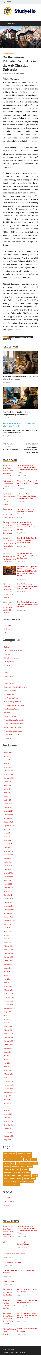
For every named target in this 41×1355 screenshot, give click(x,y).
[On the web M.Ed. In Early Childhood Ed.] (9, 1290)
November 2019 (9, 957)
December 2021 (9, 895)
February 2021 (8, 902)
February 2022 (8, 888)
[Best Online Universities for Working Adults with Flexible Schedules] (20, 425)
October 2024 (8, 822)
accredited (12, 1153)
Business (7, 647)
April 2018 (7, 1023)
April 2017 (7, 1067)
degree (6, 1163)
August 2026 (8, 752)
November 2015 (9, 1129)
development (20, 1163)
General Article (9, 665)
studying (26, 1178)
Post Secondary (9, 694)
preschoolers (26, 1172)
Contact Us (7, 1198)
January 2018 (8, 1034)
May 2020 (7, 935)
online (17, 1169)
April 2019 (7, 983)
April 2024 (7, 840)
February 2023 (8, 869)
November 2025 (9, 778)
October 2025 (8, 782)
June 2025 (7, 793)
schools (20, 1175)
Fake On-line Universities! (12, 1262)
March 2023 (8, 866)
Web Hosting (8, 738)
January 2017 (8, 1078)
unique (31, 1181)
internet (29, 337)
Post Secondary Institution (12, 702)
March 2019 (8, 986)
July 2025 (7, 789)
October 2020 (8, 917)
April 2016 (7, 1110)
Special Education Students (13, 731)
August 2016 (8, 1096)
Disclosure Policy (9, 1201)
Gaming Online (9, 661)
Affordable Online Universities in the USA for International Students (26, 496)
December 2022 (9, 877)
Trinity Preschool (9, 1281)
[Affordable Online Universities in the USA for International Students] (20, 363)
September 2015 (9, 1136)
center (29, 1153)
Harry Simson (19, 73)
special (35, 1175)
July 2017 (7, 1056)
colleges (27, 1160)
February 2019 (8, 990)
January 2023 (8, 873)
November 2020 (9, 913)
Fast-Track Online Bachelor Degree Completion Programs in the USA (27, 540)
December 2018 (9, 997)
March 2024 (8, 844)
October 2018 (8, 1004)
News (6, 669)
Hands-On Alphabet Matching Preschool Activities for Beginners (27, 556)
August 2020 (8, 924)
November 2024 (9, 818)
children (28, 1157)
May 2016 (7, 1107)
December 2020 (9, 909)
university (7, 339)
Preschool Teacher (10, 716)
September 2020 (9, 920)
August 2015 (8, 1140)
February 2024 (8, 847)
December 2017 (9, 1037)
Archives (7, 629)
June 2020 (7, 931)
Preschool (7, 713)
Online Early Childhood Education (15, 687)
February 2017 (8, 1074)
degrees (12, 1163)
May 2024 (7, 836)
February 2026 (8, 771)
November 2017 (9, 1041)
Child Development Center (13, 651)
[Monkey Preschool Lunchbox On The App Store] (9, 1300)
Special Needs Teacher (11, 735)
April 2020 (7, 939)
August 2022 (8, 880)
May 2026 (7, 760)
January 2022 (8, 891)
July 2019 (7, 972)
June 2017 (7, 1059)
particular (25, 1169)
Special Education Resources (13, 724)
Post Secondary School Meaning (14, 705)
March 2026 (8, 767)
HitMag (24, 1352)
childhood (21, 1157)
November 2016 (9, 1085)
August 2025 (8, 785)
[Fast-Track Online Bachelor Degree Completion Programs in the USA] (20, 399)
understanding (22, 1181)
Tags (5, 632)
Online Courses (9, 680)
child (14, 1157)
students (19, 1178)
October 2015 (8, 1132)
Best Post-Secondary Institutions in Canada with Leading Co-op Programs (27, 586)
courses (34, 1160)
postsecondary (8, 1172)
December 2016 (9, 1081)
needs (12, 1169)
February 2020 (8, 946)
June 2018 (7, 1015)
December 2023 (9, 855)
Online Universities (9, 53)
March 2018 (8, 1026)
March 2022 (8, 884)
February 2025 (8, 807)
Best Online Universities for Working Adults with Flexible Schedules (27, 604)
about (5, 1153)
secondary (27, 1175)
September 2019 (9, 964)
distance (28, 1163)
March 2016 (8, 1114)
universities (7, 1185)
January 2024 (8, 851)
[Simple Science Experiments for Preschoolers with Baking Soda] (9, 481)
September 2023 (9, 858)
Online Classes (9, 672)
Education (7, 654)
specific (6, 1178)
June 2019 (7, 975)
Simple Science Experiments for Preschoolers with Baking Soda (27, 483)
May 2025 (7, 796)
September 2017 (9, 1048)
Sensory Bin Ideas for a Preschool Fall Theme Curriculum (25, 512)
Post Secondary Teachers (12, 709)
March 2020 (8, 942)
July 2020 (7, 928)
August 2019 (8, 968)
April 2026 (7, 763)
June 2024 (7, 833)
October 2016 (8, 1088)
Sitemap (6, 1205)
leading (6, 1169)
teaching (13, 1181)
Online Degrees (9, 683)
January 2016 (8, 1121)
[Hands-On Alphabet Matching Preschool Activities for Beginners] (9, 554)
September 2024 (9, 825)
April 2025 (7, 800)
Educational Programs (11, 658)
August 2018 (8, 1012)
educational (15, 1166)
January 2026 (8, 774)
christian (13, 337)
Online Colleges (9, 676)
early (35, 1163)
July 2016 (7, 1099)
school (14, 1175)
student (12, 1178)
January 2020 (8, 950)
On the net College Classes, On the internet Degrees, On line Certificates (27, 1315)
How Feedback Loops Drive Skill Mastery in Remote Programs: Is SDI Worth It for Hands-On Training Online (27, 571)
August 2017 (8, 1052)
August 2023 (8, 862)
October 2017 (8, 1045)
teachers (6, 1181)
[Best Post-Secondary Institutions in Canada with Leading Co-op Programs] (9, 584)
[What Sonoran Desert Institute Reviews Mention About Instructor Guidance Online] (9, 465)
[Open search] (35, 23)
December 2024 (9, 815)
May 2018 (7, 1019)
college (20, 1160)
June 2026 (7, 756)
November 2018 (9, 1001)
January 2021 (8, 906)
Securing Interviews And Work (14, 1254)
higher (23, 1166)
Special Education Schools (12, 727)
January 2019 (8, 993)
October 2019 (8, 961)
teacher (33, 1178)
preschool (17, 1172)
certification (7, 1157)
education (21, 337)
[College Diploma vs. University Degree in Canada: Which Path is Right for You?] (9, 523)
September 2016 (9, 1092)
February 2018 (8, 1030)
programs (7, 1175)
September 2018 (9, 1008)
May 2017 (7, 1063)
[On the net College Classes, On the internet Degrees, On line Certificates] (9, 1313)
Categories (7, 625)
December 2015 (9, 1125)
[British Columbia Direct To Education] (9, 1329)
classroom (13, 1160)
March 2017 (8, 1070)
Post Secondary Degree (11, 698)
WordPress (14, 1352)
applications (21, 1153)
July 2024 (7, 829)
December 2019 (9, 953)
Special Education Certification (14, 720)
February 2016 (8, 1118)
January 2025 (8, 811)
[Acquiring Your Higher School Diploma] (9, 1242)
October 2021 (8, 899)
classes (6, 1160)
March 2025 (8, 804)
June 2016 (7, 1103)
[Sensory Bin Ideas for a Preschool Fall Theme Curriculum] (9, 510)
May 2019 (7, 979)
